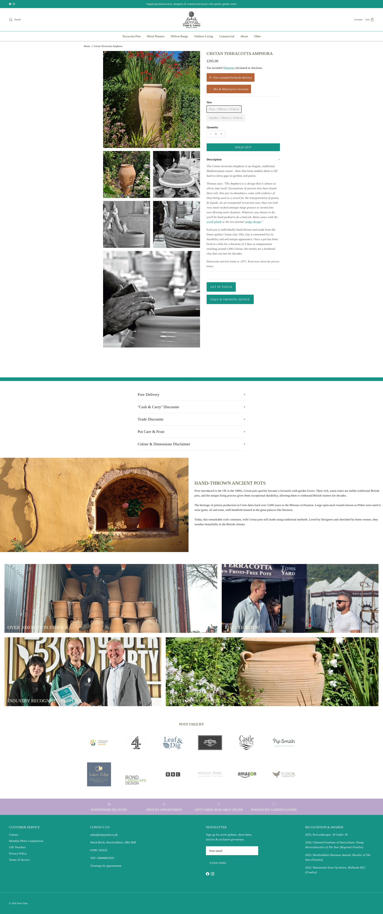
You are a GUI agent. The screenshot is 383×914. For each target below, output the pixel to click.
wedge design (253, 221)
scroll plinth (214, 221)
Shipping (228, 67)
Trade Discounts (150, 419)
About (244, 36)
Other (257, 36)
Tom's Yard (22, 903)
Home (87, 46)
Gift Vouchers (17, 847)
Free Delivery (148, 394)
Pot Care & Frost (151, 431)
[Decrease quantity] (210, 134)
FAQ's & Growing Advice (230, 299)
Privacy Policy (18, 853)
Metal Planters (156, 36)
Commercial (226, 36)
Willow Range (179, 36)
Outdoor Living (203, 36)
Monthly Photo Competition (26, 840)
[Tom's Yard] (191, 19)
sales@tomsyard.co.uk (104, 834)
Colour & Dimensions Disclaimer (164, 444)
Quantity (212, 127)
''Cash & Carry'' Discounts (158, 407)
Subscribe (218, 862)
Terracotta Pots (131, 36)
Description (214, 159)
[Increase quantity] (222, 134)
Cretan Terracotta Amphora (108, 46)
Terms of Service (19, 859)
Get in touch (221, 286)
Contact (13, 834)
